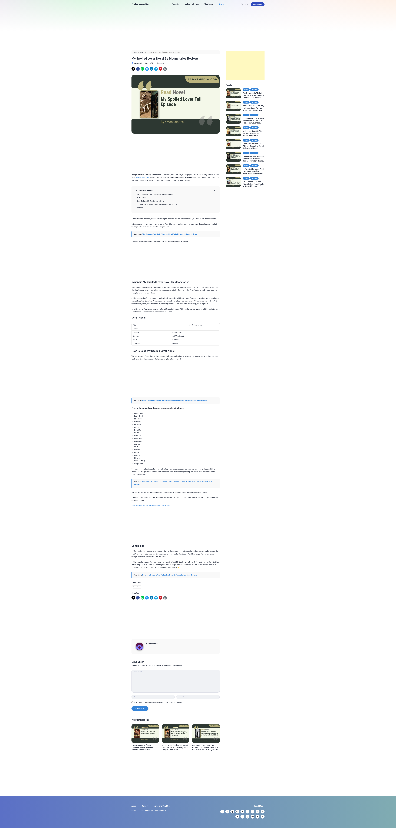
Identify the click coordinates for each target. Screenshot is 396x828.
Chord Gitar (208, 4)
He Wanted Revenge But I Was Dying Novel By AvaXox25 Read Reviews (253, 171)
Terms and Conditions (162, 806)
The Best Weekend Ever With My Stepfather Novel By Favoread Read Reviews (253, 146)
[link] (133, 69)
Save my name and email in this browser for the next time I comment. (159, 702)
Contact (145, 806)
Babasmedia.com (142, 178)
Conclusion (141, 208)
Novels (221, 4)
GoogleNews (257, 4)
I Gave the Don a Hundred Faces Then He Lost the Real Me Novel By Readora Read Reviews (254, 158)
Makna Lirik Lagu (192, 4)
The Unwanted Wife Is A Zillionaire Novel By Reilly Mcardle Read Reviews (169, 234)
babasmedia (152, 643)
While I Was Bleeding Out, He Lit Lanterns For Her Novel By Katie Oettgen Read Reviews (174, 400)
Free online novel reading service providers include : (159, 204)
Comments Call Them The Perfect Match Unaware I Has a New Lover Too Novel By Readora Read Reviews (205, 747)
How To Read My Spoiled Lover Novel (150, 201)
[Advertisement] (198, 29)
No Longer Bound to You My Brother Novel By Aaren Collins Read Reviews (169, 575)
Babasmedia (140, 4)
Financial (175, 4)
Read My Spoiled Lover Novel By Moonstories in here (150, 506)
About (133, 806)
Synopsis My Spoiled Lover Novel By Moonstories (155, 195)
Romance (254, 89)
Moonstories (137, 587)
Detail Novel (141, 198)
